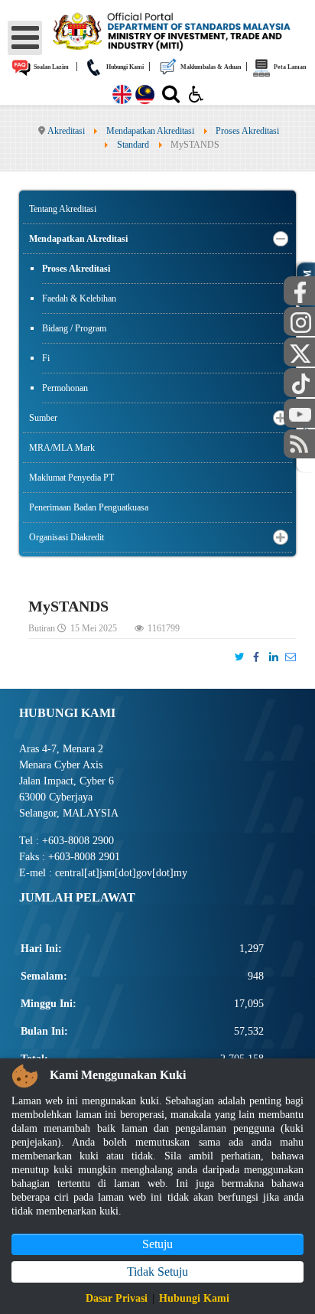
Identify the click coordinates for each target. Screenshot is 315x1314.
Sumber (43, 417)
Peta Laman (289, 67)
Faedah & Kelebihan (79, 298)
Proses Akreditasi (76, 268)
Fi (46, 358)
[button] (280, 239)
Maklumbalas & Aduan (210, 67)
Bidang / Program (74, 328)
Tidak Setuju (157, 1271)
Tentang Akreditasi (62, 209)
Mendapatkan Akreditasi (78, 238)
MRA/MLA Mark (62, 447)
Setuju (157, 1243)
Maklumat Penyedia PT (71, 477)
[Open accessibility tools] (196, 93)
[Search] (171, 97)
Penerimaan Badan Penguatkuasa (88, 507)
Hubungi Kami (124, 67)
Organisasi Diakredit (66, 537)
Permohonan (65, 388)
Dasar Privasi (117, 1298)
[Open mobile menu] (25, 38)
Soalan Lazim (50, 67)
